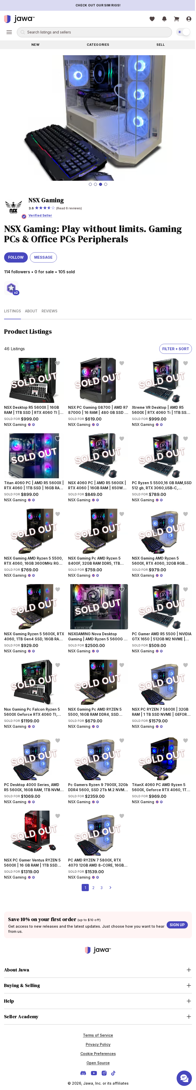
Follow (16, 257)
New (35, 45)
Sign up (177, 925)
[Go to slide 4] (105, 184)
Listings (12, 311)
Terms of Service (96, 1032)
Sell (160, 45)
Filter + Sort (175, 349)
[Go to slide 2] (95, 184)
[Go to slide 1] (90, 184)
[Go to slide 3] (100, 184)
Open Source (96, 1060)
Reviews (49, 311)
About (31, 311)
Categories (98, 45)
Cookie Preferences (96, 1051)
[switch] (183, 32)
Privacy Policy (96, 1042)
